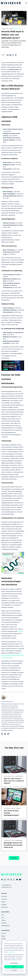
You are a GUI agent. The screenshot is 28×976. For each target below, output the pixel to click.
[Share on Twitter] (13, 55)
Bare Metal (17, 28)
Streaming (3, 923)
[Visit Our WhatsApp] (5, 879)
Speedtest (3, 904)
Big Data (3, 938)
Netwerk (3, 901)
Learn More (14, 858)
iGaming (3, 920)
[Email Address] (2, 733)
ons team (20, 631)
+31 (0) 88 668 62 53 (6, 885)
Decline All (14, 970)
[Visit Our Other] (17, 879)
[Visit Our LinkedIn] (2, 879)
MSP (2, 914)
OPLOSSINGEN (5, 930)
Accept (14, 966)
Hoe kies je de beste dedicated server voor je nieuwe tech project (12, 655)
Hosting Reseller (5, 925)
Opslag (3, 936)
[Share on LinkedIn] (10, 55)
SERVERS (4, 893)
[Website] (8, 733)
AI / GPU (3, 933)
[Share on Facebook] (15, 55)
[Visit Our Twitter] (14, 879)
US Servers (4, 899)
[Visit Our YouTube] (20, 879)
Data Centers (4, 907)
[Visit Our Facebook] (8, 879)
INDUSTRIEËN (5, 912)
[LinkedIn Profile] (5, 733)
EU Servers (4, 896)
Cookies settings (14, 963)
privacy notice (11, 952)
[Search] (25, 22)
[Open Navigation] (26, 3)
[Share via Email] (7, 55)
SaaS (2, 917)
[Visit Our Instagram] (11, 879)
